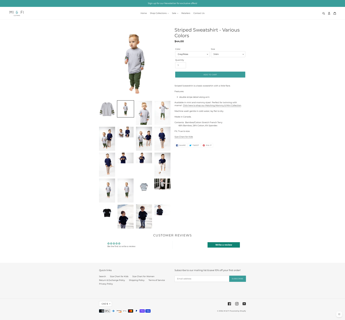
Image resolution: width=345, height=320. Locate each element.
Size (213, 49)
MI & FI (226, 311)
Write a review (223, 245)
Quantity (179, 60)
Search (102, 276)
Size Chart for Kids (184, 136)
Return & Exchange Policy (112, 280)
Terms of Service (157, 280)
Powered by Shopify (238, 311)
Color (177, 49)
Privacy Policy (106, 284)
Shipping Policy (136, 280)
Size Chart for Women (143, 276)
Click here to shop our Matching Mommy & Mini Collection (212, 105)
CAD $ (105, 303)
